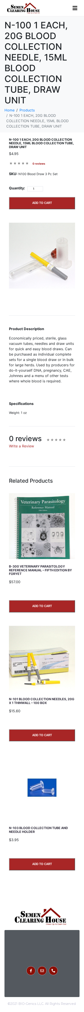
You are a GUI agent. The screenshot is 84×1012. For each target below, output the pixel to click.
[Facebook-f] (30, 970)
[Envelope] (42, 970)
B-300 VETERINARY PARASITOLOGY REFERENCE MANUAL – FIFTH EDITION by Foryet (40, 570)
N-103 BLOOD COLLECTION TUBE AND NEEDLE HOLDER (38, 830)
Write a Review (21, 446)
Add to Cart (42, 203)
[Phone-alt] (53, 970)
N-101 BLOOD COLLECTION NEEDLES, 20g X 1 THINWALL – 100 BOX (41, 701)
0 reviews (38, 163)
